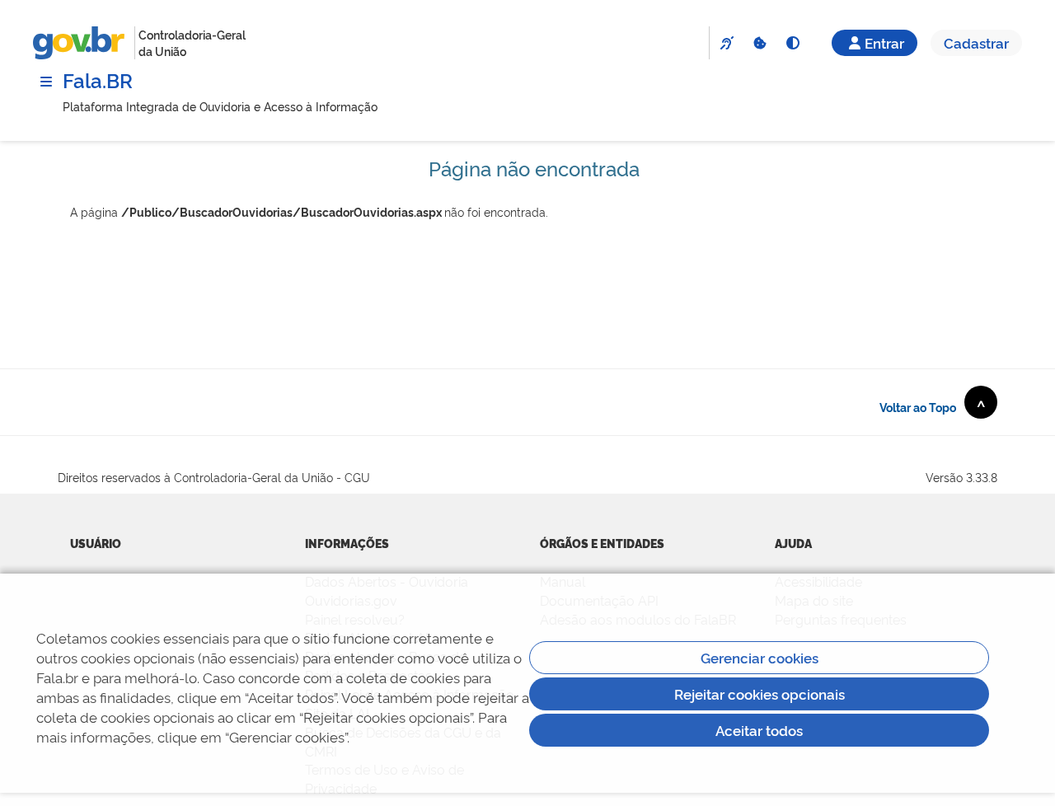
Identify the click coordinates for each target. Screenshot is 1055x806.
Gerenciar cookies (759, 657)
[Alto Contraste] (792, 43)
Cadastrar (976, 42)
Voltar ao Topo (932, 405)
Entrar (884, 42)
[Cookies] (759, 43)
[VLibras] (726, 43)
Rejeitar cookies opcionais (759, 693)
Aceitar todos (759, 729)
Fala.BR (98, 79)
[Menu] (46, 81)
